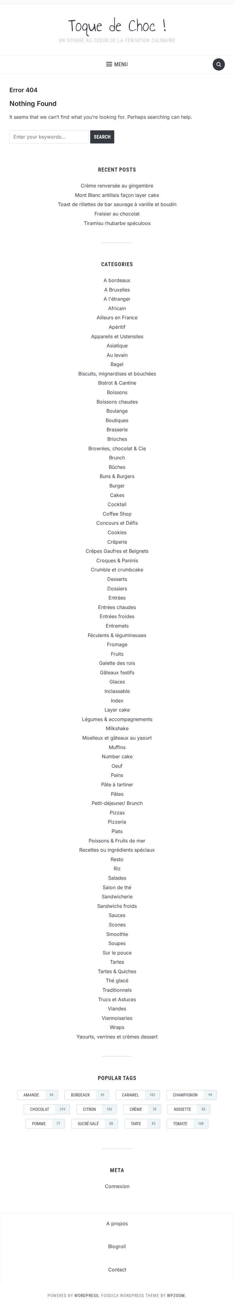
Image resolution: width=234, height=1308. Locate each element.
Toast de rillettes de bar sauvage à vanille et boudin (117, 204)
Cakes (117, 495)
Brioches (117, 439)
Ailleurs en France (117, 317)
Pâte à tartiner (117, 784)
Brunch (117, 458)
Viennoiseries (117, 1018)
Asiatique (117, 345)
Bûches (117, 467)
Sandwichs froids (117, 906)
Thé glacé (117, 980)
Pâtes (117, 794)
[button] (117, 64)
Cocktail (117, 504)
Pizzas (117, 813)
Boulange (117, 411)
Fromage (117, 644)
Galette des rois (117, 663)
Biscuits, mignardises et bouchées (117, 374)
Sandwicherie (117, 896)
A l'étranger (117, 299)
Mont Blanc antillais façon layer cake (117, 195)
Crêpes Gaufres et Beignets (117, 551)
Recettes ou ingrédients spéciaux (117, 850)
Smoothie (117, 934)
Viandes (117, 1008)
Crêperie (117, 542)
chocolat (47, 1109)
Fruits (117, 654)
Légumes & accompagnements (117, 719)
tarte (143, 1123)
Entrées (117, 598)
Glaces (117, 682)
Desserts (117, 579)
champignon (192, 1094)
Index (117, 700)
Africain (117, 308)
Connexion (117, 1186)
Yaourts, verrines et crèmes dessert (117, 1037)
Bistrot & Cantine (117, 383)
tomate (188, 1123)
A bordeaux (117, 280)
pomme (46, 1123)
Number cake (117, 756)
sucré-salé (95, 1123)
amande (38, 1094)
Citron (97, 1109)
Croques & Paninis (117, 560)
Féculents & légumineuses (117, 635)
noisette (189, 1109)
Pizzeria (117, 822)
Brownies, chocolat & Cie (117, 448)
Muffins (117, 747)
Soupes (117, 943)
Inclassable (117, 691)
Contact (117, 1269)
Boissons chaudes (117, 402)
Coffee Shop (117, 514)
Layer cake (117, 710)
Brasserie (117, 429)
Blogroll (117, 1246)
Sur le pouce (117, 953)
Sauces (117, 915)
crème (143, 1109)
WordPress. (87, 1295)
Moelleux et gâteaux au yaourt (117, 738)
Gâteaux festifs (117, 672)
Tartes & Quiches (117, 971)
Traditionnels (117, 990)
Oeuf (117, 766)
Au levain (117, 355)
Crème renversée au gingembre (117, 186)
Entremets (117, 626)
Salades (117, 878)
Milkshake (117, 728)
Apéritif (117, 327)
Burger (117, 486)
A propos (117, 1223)
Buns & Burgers (117, 476)
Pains (117, 775)
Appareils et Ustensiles (117, 336)
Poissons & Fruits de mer (117, 841)
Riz (117, 868)
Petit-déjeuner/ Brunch (117, 803)
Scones (117, 925)
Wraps (117, 1027)
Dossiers (117, 588)
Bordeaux (87, 1094)
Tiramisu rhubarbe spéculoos (117, 223)
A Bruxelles (117, 290)
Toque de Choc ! (117, 26)
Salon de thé (117, 887)
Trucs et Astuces (117, 999)
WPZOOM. (176, 1295)
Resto (117, 859)
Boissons (117, 392)
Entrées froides (117, 616)
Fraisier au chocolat (117, 214)
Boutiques (117, 420)
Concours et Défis (117, 523)
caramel (138, 1094)
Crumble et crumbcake (117, 570)
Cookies (117, 532)
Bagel (117, 364)
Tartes (117, 962)
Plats (117, 831)
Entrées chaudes (117, 607)
